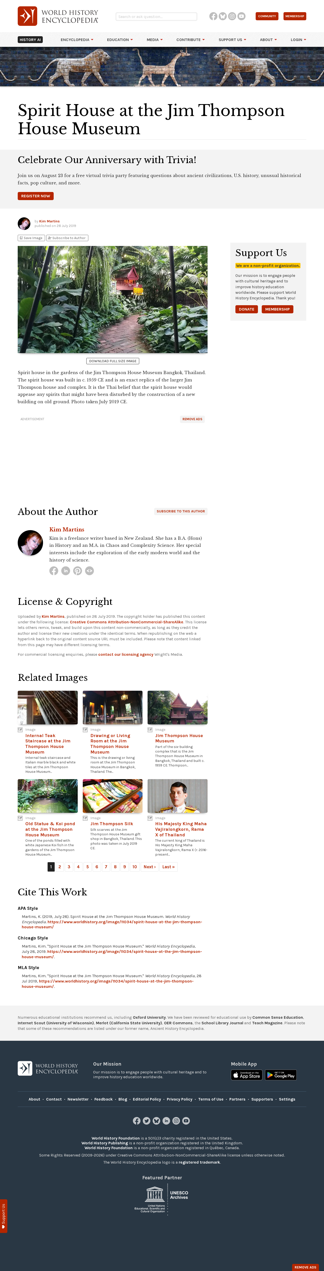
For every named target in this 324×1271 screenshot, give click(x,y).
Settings (287, 1099)
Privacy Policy (179, 1099)
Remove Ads (192, 419)
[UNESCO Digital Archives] (162, 1199)
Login (296, 39)
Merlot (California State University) (129, 1022)
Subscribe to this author (181, 511)
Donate (246, 309)
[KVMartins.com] (89, 570)
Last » (168, 866)
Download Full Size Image (112, 361)
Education (118, 39)
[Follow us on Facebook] (137, 1123)
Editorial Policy (147, 1099)
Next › (150, 866)
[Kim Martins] (53, 570)
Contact (54, 1099)
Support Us (230, 39)
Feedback (103, 1099)
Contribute (188, 39)
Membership (277, 309)
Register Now (35, 196)
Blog (122, 1099)
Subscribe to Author (67, 238)
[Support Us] (3, 1216)
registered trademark (199, 1162)
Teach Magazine (267, 1022)
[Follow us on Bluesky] (157, 1123)
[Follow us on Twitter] (147, 1123)
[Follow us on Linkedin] (167, 1123)
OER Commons (178, 1022)
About (266, 39)
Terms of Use (211, 1099)
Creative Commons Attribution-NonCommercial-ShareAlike (126, 622)
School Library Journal (222, 1022)
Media (153, 39)
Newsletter (78, 1099)
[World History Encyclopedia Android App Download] (281, 1075)
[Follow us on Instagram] (176, 1123)
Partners (237, 1099)
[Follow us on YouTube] (186, 1123)
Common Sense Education (277, 1017)
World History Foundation (116, 1138)
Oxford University (149, 1017)
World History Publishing (105, 1143)
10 (135, 866)
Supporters (262, 1099)
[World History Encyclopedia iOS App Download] (246, 1075)
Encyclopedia (75, 39)
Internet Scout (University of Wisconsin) (56, 1022)
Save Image (30, 238)
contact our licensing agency (125, 654)
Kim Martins (49, 221)
